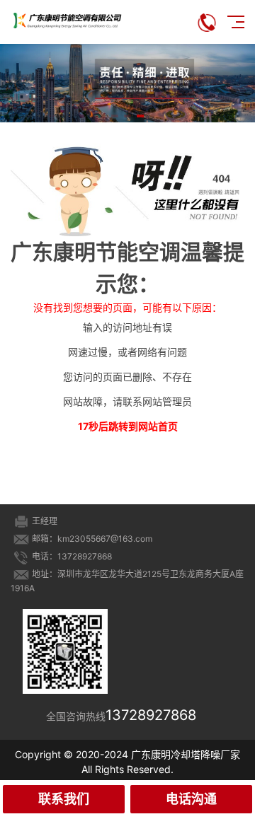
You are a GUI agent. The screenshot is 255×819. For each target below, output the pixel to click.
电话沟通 (191, 798)
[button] (114, 116)
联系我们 (63, 798)
